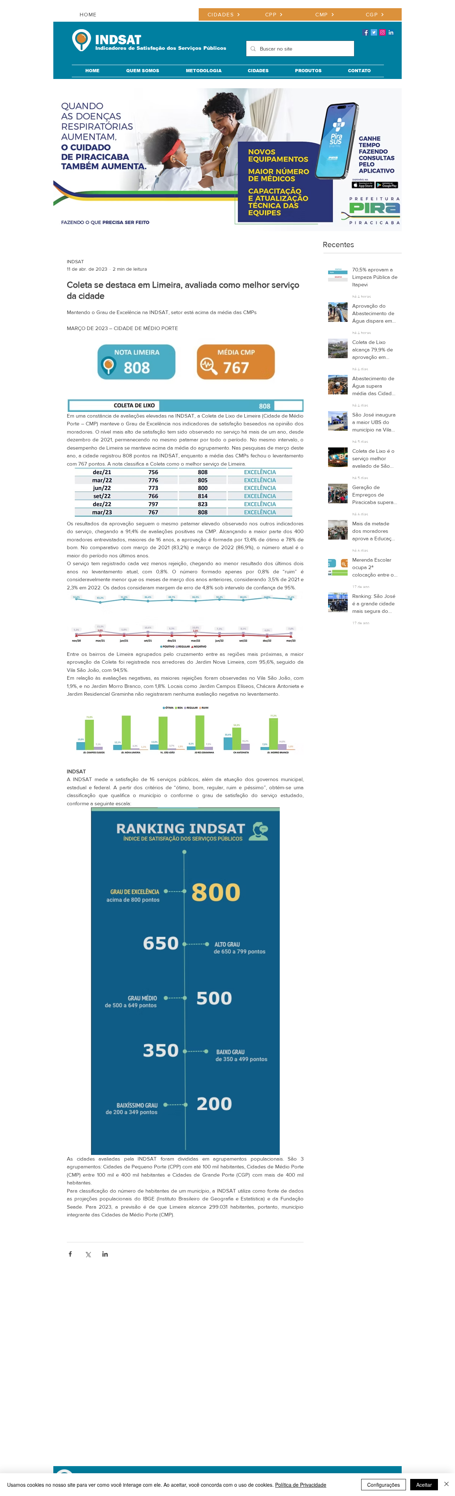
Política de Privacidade (300, 1484)
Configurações (383, 1484)
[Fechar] (446, 1484)
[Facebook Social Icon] (365, 32)
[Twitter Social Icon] (374, 32)
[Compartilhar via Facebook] (70, 1254)
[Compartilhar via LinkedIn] (105, 1254)
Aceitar (424, 1484)
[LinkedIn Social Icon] (391, 32)
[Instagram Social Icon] (382, 32)
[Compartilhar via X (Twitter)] (87, 1254)
